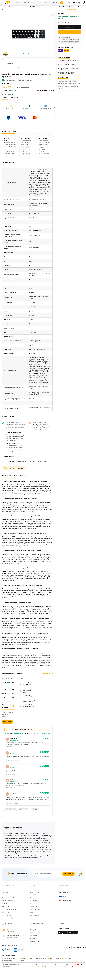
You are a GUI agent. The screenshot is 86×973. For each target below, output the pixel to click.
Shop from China (66, 958)
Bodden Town (34, 935)
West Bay (33, 933)
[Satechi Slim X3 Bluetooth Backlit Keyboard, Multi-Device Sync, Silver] (28, 34)
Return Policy (34, 901)
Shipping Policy (6, 912)
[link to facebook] (28, 54)
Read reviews (45, 733)
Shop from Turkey (7, 960)
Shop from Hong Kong (41, 958)
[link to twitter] (33, 54)
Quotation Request (8, 898)
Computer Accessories (22, 7)
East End (32, 938)
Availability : (6, 90)
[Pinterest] (72, 967)
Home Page (5, 7)
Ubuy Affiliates (34, 915)
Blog (31, 912)
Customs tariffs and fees (10, 909)
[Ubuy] (7, 2)
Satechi (4, 10)
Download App (34, 892)
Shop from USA (6, 958)
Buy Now (69, 32)
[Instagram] (75, 965)
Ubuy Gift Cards (35, 909)
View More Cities (35, 941)
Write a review (7, 721)
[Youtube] (78, 965)
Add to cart (69, 27)
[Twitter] (81, 965)
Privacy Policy (46, 965)
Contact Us (5, 895)
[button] (69, 3)
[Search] (61, 2)
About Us (5, 892)
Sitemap (4, 903)
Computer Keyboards (48, 7)
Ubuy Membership (7, 918)
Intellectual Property (8, 901)
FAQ (31, 903)
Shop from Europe (19, 960)
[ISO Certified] (18, 950)
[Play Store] (73, 933)
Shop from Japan (28, 958)
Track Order (6, 906)
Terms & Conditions (34, 965)
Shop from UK (16, 958)
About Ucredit (34, 906)
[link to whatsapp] (23, 54)
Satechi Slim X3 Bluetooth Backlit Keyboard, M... (68, 7)
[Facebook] (72, 965)
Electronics (12, 7)
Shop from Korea (54, 958)
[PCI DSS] (6, 950)
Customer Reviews (35, 898)
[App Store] (63, 933)
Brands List (33, 895)
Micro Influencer (7, 915)
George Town (34, 930)
